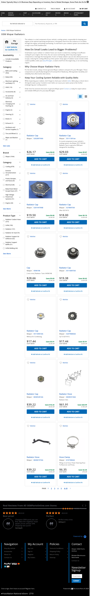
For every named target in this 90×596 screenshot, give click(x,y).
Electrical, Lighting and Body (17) (12, 82)
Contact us (67, 89)
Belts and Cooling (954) (11, 72)
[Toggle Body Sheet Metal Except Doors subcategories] (19, 190)
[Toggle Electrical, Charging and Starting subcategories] (19, 103)
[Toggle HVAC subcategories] (19, 87)
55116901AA (38, 334)
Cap (28, 267)
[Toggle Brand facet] (19, 152)
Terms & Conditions (56, 548)
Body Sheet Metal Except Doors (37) (11, 190)
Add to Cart (40, 159)
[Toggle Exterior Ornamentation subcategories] (19, 172)
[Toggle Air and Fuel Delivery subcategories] (19, 97)
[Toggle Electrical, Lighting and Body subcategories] (19, 82)
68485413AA (71, 397)
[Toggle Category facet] (19, 67)
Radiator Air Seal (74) (13, 233)
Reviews (57, 14)
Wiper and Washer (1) (12, 139)
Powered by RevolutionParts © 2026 (76, 589)
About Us (48, 14)
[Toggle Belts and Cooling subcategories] (19, 72)
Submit (76, 581)
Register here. (30, 589)
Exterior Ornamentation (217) (11, 173)
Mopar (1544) (10, 157)
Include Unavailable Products (12, 60)
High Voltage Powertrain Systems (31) (10, 197)
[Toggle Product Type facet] (19, 215)
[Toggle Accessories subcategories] (19, 91)
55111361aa (70, 138)
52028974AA (38, 138)
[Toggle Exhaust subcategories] (19, 123)
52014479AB (38, 207)
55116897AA (71, 271)
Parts (25, 14)
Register (30, 554)
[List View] (86, 96)
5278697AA (70, 207)
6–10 (65, 488)
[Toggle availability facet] (19, 55)
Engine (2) (9, 110)
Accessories (36, 14)
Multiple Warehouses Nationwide (78, 556)
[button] (83, 506)
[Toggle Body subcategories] (19, 77)
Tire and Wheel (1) (12, 134)
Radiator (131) (10, 229)
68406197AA (38, 460)
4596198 (37, 271)
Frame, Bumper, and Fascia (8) (11, 180)
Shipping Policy (55, 551)
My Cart (30, 548)
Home (3, 14)
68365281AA (38, 397)
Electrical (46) (10, 185)
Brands (66, 14)
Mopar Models (11, 14)
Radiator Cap (32, 135)
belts (69, 81)
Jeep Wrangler (47, 61)
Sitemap (52, 557)
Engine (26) (9, 203)
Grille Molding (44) (12, 248)
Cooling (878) (10, 167)
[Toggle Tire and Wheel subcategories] (19, 133)
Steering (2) (9, 114)
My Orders (31, 557)
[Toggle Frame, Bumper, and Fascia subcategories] (19, 179)
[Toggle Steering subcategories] (19, 114)
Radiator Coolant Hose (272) (13, 220)
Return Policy (54, 554)
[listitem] (20, 520)
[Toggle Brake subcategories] (19, 118)
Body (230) (9, 77)
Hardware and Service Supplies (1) (12, 128)
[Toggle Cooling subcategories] (19, 166)
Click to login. (5, 589)
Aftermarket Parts (79, 14)
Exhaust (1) (9, 123)
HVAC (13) (9, 87)
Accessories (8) (10, 92)
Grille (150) (9, 225)
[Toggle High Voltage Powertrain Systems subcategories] (19, 196)
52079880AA (71, 334)
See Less (6, 146)
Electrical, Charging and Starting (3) (10, 104)
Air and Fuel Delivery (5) (9, 97)
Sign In (30, 551)
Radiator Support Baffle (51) (11, 243)
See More (7, 209)
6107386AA (70, 460)
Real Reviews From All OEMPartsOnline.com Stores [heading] (30, 506)
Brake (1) (9, 119)
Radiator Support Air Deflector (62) (12, 238)
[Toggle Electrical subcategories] (19, 184)
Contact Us (8, 557)
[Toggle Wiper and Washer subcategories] (19, 138)
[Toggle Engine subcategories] (19, 110)
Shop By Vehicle (9, 548)
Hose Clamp (64, 457)
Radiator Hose (65, 394)
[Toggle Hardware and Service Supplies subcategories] (19, 128)
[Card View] (80, 96)
